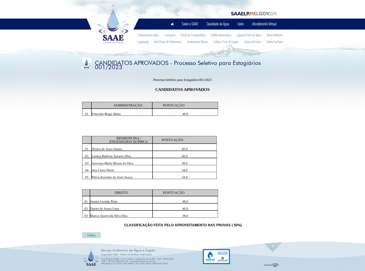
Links (241, 23)
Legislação (143, 41)
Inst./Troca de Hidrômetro (167, 41)
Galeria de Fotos (252, 41)
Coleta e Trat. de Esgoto (225, 41)
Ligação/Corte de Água (249, 34)
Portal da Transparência (193, 34)
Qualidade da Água (218, 23)
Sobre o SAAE (190, 23)
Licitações (170, 34)
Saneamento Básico (197, 41)
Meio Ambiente (275, 34)
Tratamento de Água (148, 34)
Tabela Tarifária (274, 41)
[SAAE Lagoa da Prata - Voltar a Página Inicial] (112, 23)
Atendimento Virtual (264, 23)
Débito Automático (221, 34)
